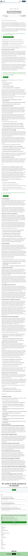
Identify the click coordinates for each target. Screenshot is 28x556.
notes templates (13, 182)
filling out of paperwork (13, 169)
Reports (2, 531)
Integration (2, 534)
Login (20, 1)
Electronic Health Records (4, 530)
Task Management (3, 537)
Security (2, 535)
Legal (2, 547)
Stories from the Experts (5, 18)
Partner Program (3, 544)
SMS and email (17, 87)
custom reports (8, 391)
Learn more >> (6, 77)
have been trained (9, 159)
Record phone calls (5, 389)
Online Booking (3, 527)
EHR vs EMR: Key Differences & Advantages (7, 498)
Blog (1, 540)
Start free (23, 1)
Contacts (2, 545)
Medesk (17, 29)
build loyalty (21, 379)
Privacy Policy (3, 548)
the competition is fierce (21, 53)
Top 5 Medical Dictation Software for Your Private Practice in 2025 (10, 508)
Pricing (2, 541)
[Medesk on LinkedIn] (15, 551)
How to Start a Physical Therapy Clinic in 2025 (7, 503)
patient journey (5, 39)
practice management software (14, 22)
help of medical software (22, 176)
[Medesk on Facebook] (12, 551)
